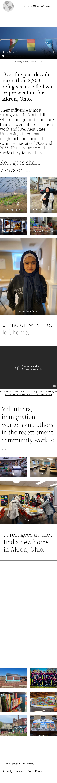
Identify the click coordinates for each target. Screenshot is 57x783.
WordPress (35, 771)
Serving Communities (43, 231)
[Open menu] (2, 17)
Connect (28, 520)
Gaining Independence (43, 209)
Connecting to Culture (28, 311)
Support (13, 473)
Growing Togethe (13, 209)
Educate (43, 473)
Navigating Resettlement (13, 231)
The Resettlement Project (37, 6)
